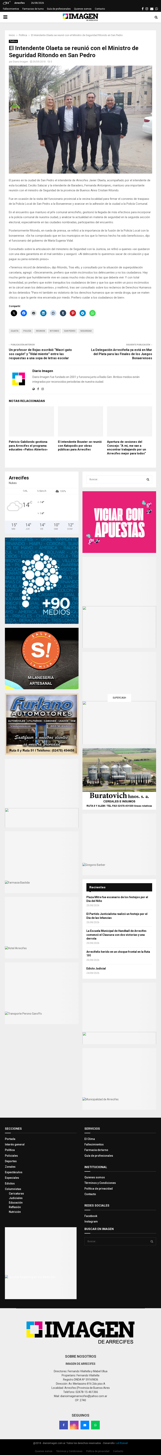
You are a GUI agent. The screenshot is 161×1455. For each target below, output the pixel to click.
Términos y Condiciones (100, 1182)
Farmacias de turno (33, 8)
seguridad (86, 331)
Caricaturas (16, 1193)
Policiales (11, 1155)
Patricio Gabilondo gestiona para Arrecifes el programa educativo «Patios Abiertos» (28, 445)
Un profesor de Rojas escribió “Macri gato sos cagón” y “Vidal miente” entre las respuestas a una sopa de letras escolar (40, 354)
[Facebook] (63, 1425)
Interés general (15, 1144)
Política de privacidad (98, 1188)
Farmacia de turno (96, 1150)
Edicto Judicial (96, 968)
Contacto (100, 8)
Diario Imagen (20, 61)
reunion (40, 331)
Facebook (90, 1216)
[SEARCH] (148, 479)
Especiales (12, 1177)
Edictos (10, 1183)
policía (27, 331)
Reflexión (15, 1207)
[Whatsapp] (95, 1425)
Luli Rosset (122, 1443)
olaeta (14, 331)
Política (13, 41)
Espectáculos (13, 1172)
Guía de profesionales (59, 8)
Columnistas (13, 1189)
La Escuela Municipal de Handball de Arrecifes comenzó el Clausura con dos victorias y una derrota (116, 934)
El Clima (89, 1139)
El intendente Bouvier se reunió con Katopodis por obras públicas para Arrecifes (80, 445)
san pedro (69, 331)
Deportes (11, 1161)
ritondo (54, 331)
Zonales (10, 1166)
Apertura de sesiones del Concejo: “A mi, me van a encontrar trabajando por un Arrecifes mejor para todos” (126, 447)
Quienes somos (82, 8)
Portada (10, 1139)
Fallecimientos (11, 8)
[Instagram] (74, 1425)
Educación (16, 1202)
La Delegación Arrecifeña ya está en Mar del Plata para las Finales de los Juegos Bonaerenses (121, 354)
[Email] (84, 1425)
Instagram (91, 1221)
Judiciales (16, 1198)
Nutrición (15, 1211)
